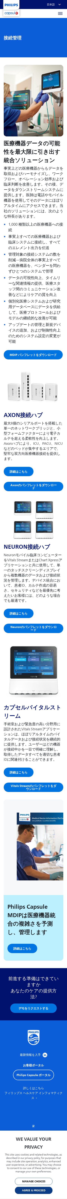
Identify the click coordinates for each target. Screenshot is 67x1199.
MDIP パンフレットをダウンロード (33, 354)
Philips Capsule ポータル (34, 1075)
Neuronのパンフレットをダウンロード (33, 628)
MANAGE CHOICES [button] (33, 1181)
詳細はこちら (19, 471)
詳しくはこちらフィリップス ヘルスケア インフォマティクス (33, 1093)
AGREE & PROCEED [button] (33, 1190)
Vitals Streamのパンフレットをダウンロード (33, 787)
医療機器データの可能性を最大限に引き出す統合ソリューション (32, 151)
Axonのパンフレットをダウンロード (33, 486)
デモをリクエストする (33, 1008)
